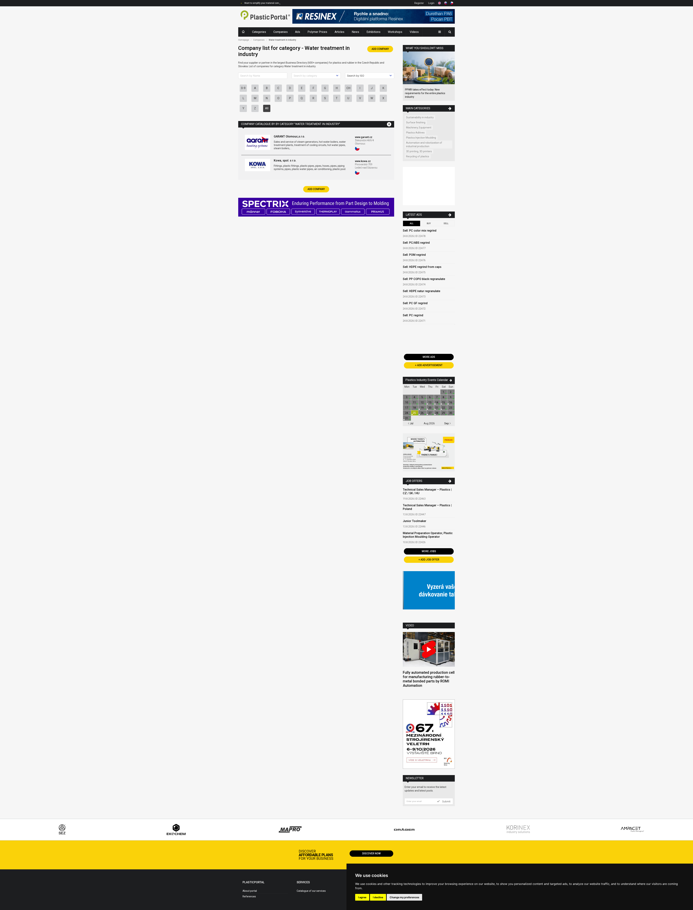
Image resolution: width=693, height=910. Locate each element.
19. (422, 407)
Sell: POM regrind (414, 254)
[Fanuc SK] (429, 453)
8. (444, 397)
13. (430, 402)
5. (422, 397)
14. (437, 402)
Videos (414, 32)
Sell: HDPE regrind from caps (422, 267)
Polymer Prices (317, 32)
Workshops (395, 32)
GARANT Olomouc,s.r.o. (289, 136)
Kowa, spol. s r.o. (285, 160)
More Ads (429, 356)
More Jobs (429, 551)
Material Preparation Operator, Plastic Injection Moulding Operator (428, 534)
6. (430, 397)
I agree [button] (362, 897)
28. (437, 412)
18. (414, 407)
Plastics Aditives (415, 132)
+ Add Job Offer (429, 559)
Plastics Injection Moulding (421, 137)
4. (415, 397)
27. (430, 412)
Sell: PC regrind (413, 315)
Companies (280, 32)
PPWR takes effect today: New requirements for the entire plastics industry (425, 93)
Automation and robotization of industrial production (424, 144)
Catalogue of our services (311, 890)
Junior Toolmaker (414, 521)
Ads (297, 32)
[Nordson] (429, 594)
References (249, 896)
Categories (259, 32)
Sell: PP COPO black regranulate (424, 279)
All (266, 108)
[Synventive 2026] (316, 207)
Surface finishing (415, 122)
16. (451, 402)
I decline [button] (378, 897)
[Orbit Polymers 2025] (429, 186)
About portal (250, 890)
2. (451, 392)
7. (437, 397)
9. (451, 397)
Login (431, 3)
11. (414, 402)
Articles (339, 32)
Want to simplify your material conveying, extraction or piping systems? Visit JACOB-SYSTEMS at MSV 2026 (297, 3)
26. (422, 412)
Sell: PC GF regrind (415, 303)
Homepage (243, 40)
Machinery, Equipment (418, 127)
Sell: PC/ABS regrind (416, 242)
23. (451, 407)
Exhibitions (373, 32)
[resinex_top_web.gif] (373, 17)
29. (443, 412)
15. (443, 402)
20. (430, 407)
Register (419, 3)
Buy (429, 223)
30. (451, 412)
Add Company (380, 49)
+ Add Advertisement (429, 365)
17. (407, 407)
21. (437, 407)
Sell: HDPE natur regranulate (421, 291)
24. (407, 412)
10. (407, 402)
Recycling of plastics (417, 156)
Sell (446, 223)
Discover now (371, 853)
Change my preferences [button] (404, 897)
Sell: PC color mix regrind (419, 230)
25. (414, 412)
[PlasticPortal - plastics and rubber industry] (265, 17)
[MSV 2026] (429, 734)
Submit (445, 801)
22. (443, 407)
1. (444, 392)
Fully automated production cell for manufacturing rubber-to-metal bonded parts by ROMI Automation (429, 679)
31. (407, 418)
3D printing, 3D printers (419, 151)
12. (422, 402)
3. (407, 397)
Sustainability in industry (420, 117)
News (355, 32)
